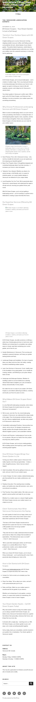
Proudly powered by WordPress (11, 698)
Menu (19, 14)
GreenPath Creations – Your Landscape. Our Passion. (18, 5)
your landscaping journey (14, 569)
